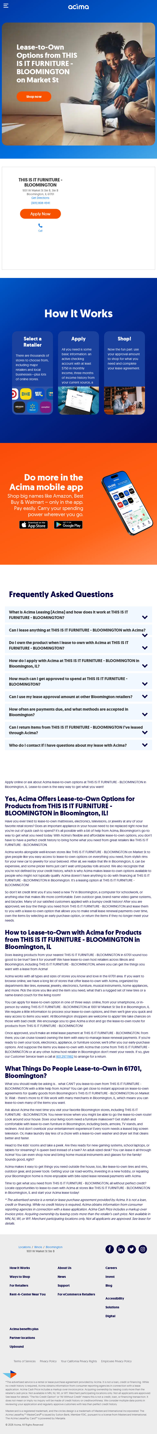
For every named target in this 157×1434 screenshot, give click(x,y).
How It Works (20, 1268)
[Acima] (78, 9)
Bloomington (54, 1247)
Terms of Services (25, 1361)
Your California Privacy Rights (79, 1361)
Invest (110, 1277)
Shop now (33, 96)
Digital (110, 1316)
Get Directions (40, 198)
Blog (108, 1285)
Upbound (17, 1346)
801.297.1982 (64, 1056)
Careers (111, 1268)
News (62, 1277)
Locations (25, 1247)
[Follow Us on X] (129, 1252)
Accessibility (114, 1298)
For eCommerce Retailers (76, 1294)
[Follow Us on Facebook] (107, 1252)
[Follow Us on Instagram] (141, 1252)
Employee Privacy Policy (116, 1361)
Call (40, 230)
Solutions (112, 1307)
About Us (64, 1268)
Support (64, 1285)
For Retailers (19, 1285)
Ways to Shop (20, 1277)
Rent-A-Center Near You (28, 1294)
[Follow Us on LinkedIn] (118, 1252)
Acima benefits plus (24, 1329)
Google (69, 526)
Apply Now (40, 213)
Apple (34, 526)
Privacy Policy (48, 1361)
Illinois (38, 1247)
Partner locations (22, 1338)
